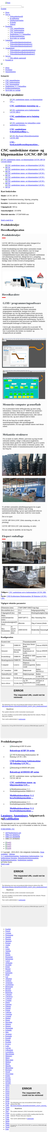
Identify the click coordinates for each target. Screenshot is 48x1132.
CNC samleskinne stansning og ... (25, 106)
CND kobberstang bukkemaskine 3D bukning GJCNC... (25, 762)
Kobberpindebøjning (17, 36)
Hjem (7, 12)
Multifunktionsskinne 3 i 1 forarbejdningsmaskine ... (22, 796)
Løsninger (9, 40)
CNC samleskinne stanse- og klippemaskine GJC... (23, 783)
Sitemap (12, 854)
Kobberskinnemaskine (9, 860)
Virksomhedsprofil (16, 16)
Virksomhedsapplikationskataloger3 (22, 54)
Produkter (8, 26)
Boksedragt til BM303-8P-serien (24, 772)
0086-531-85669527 (12, 835)
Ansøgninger (10, 48)
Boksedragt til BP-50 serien (22, 750)
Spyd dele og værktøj (17, 38)
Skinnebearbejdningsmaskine (28, 858)
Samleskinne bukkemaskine (29, 856)
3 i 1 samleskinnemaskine (10, 856)
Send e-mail (5, 864)
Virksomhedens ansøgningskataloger (23, 50)
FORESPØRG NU (8, 829)
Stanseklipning (10, 72)
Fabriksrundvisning (16, 20)
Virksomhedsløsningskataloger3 (21, 46)
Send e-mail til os (7, 220)
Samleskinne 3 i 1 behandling (20, 34)
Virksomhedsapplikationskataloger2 (22, 52)
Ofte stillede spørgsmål (18, 58)
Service (8, 56)
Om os (7, 14)
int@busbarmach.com (13, 833)
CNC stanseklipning (17, 28)
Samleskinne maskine (25, 860)
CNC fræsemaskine (17, 32)
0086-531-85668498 (12, 837)
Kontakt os (9, 60)
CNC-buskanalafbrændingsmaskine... (24, 143)
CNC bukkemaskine (17, 30)
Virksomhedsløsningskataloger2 (21, 44)
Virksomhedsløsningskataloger (20, 42)
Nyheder (13, 22)
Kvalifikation (14, 18)
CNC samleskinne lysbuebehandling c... (19, 130)
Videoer (12, 24)
